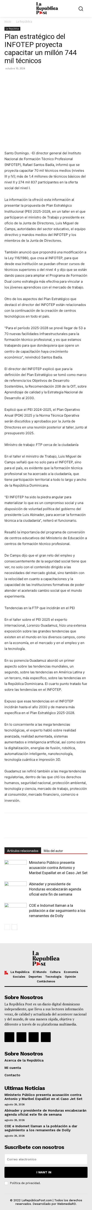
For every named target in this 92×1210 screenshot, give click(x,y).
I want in (43, 1172)
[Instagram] (21, 1037)
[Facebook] (8, 78)
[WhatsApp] (29, 78)
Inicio (7, 21)
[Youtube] (46, 1037)
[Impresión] (50, 78)
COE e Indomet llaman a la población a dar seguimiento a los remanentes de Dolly (57, 910)
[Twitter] (19, 78)
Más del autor (53, 851)
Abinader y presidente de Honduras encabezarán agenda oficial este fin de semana (55, 889)
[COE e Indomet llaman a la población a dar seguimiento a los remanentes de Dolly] (15, 910)
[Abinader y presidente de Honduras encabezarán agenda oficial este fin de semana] (15, 889)
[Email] (39, 78)
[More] (60, 78)
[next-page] (14, 927)
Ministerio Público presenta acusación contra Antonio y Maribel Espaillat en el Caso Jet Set (58, 867)
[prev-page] (7, 927)
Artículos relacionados (22, 851)
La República (24, 21)
